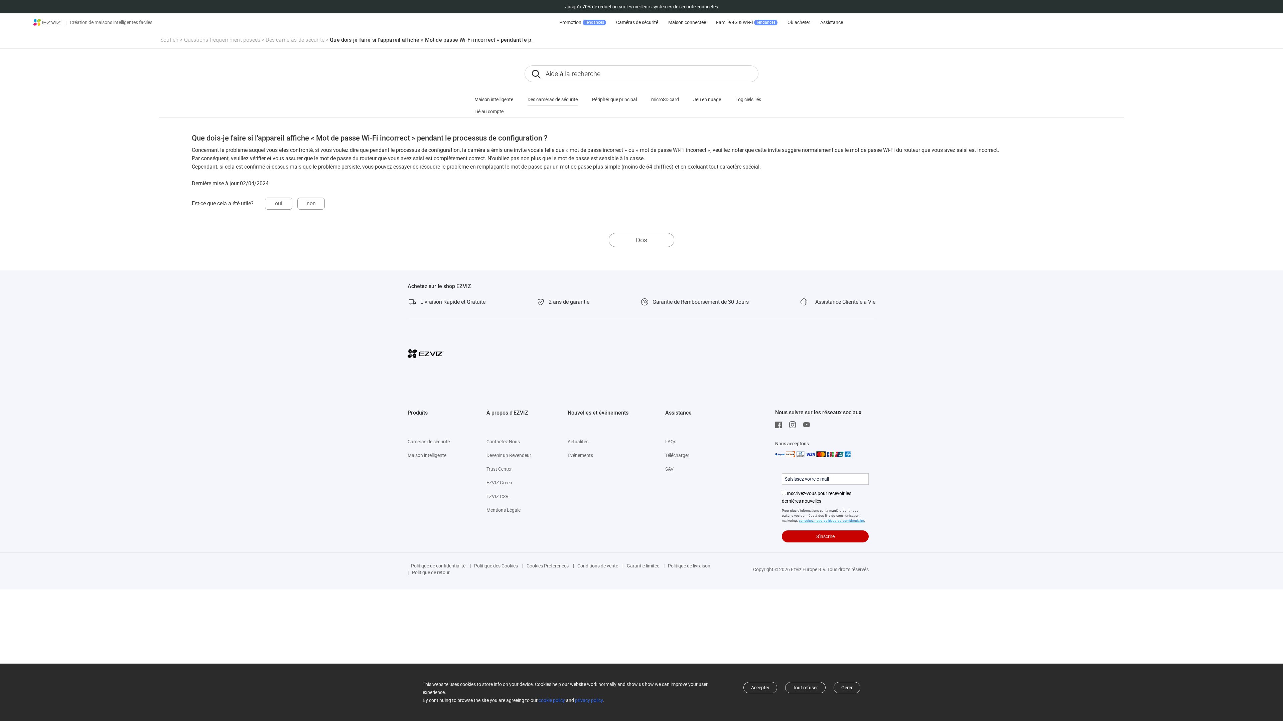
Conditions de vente (597, 565)
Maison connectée (687, 22)
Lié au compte (489, 111)
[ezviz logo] (47, 22)
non (311, 203)
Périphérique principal (614, 99)
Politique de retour (431, 572)
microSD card (665, 99)
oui (278, 203)
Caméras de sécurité (637, 22)
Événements (580, 455)
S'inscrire (825, 536)
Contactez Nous (503, 441)
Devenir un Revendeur (508, 455)
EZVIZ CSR (497, 496)
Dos (641, 240)
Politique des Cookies (496, 565)
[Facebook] (780, 425)
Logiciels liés (748, 99)
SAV (669, 469)
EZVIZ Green (499, 482)
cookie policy (552, 700)
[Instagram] (794, 425)
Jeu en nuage (707, 99)
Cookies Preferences (548, 565)
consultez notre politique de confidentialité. (832, 520)
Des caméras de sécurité (295, 40)
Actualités (578, 441)
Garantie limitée (643, 565)
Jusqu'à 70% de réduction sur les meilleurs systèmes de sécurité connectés (641, 6)
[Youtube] (808, 425)
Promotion (581, 22)
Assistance (831, 22)
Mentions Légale (503, 510)
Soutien (169, 40)
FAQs (670, 441)
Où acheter (799, 22)
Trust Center (499, 469)
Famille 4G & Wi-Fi (745, 22)
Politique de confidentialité (438, 565)
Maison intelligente (493, 99)
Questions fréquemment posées (222, 40)
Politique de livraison (689, 565)
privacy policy (589, 700)
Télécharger (677, 455)
